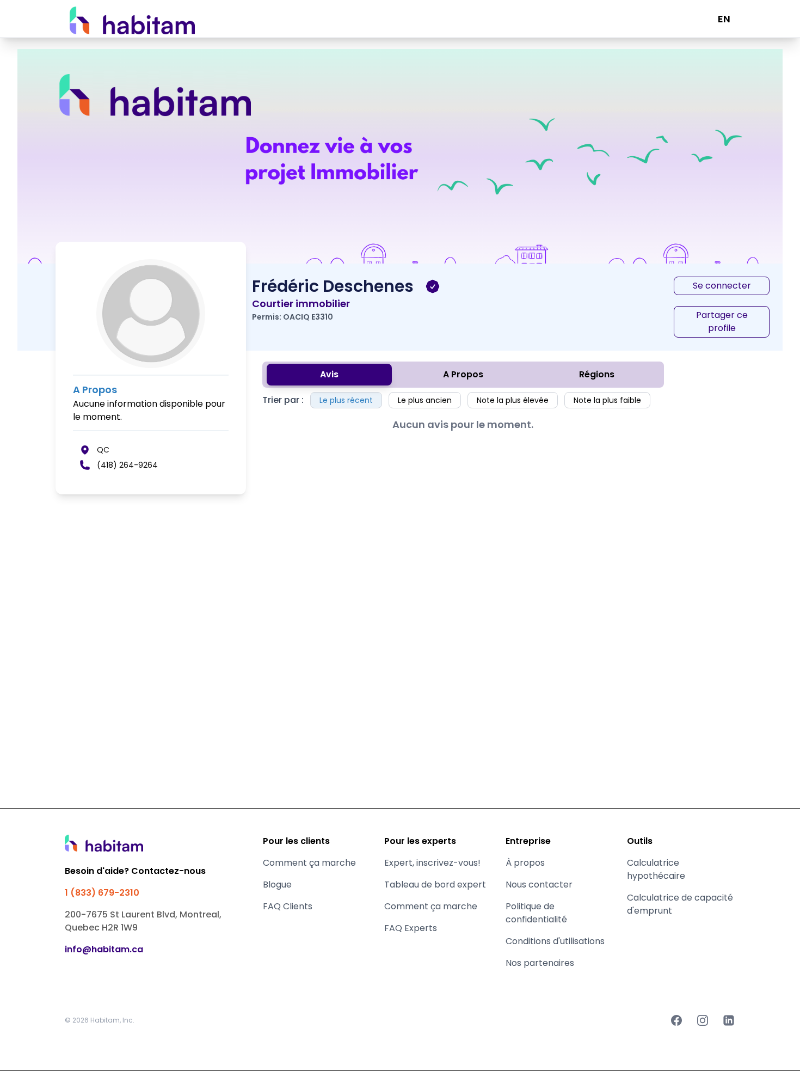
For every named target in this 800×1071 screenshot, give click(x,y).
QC (103, 449)
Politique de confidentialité (536, 913)
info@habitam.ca (104, 949)
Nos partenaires (540, 963)
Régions (596, 374)
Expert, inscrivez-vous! (432, 862)
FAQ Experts (410, 928)
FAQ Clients (287, 906)
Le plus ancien (425, 400)
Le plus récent (346, 400)
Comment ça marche (309, 862)
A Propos (463, 374)
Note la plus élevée (513, 400)
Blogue (277, 884)
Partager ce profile (722, 321)
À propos (525, 862)
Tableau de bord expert (435, 884)
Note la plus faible (607, 400)
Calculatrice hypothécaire (656, 869)
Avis (329, 374)
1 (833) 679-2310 (102, 892)
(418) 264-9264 (127, 465)
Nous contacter (539, 884)
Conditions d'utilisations (555, 941)
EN (724, 19)
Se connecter (722, 285)
